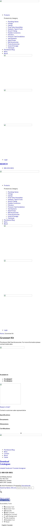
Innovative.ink (25, 486)
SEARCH (4, 164)
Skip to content (5, 498)
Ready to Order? (5, 407)
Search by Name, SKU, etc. (8, 488)
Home (2, 333)
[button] (5, 500)
